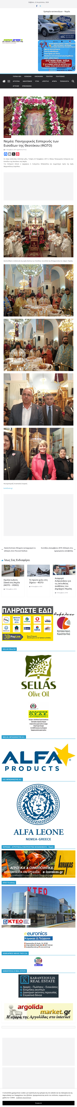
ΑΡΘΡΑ (54, 81)
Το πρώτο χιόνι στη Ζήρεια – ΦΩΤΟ (38, 581)
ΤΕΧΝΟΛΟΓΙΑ (64, 81)
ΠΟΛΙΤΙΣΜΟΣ (60, 76)
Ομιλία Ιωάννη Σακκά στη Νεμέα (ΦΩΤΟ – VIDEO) (12, 582)
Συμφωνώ (38, 1103)
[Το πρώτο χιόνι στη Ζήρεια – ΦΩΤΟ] (38, 566)
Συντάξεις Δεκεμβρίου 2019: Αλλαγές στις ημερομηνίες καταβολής (57, 549)
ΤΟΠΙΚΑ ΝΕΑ (17, 76)
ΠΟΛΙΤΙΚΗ (49, 76)
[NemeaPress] (4, 81)
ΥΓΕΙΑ (37, 81)
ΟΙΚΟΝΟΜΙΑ (39, 76)
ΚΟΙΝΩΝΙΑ (27, 76)
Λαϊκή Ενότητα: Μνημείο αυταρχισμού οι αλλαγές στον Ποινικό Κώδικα (20, 549)
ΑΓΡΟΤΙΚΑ (16, 81)
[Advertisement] (38, 186)
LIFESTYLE (45, 81)
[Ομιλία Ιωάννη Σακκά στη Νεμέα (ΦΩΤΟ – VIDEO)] (13, 566)
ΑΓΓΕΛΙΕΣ (16, 86)
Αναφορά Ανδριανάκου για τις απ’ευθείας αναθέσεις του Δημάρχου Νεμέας (63, 583)
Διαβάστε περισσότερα (23, 1098)
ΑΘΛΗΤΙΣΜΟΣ (27, 81)
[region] (38, 1098)
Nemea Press (22, 150)
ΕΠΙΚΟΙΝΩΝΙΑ (26, 86)
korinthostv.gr (8, 488)
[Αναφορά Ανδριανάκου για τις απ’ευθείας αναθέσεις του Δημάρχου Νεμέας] (64, 566)
